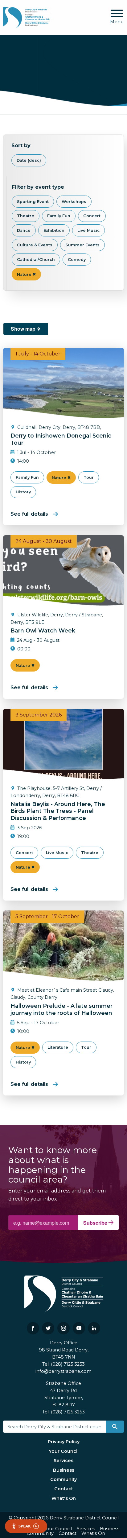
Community (63, 1479)
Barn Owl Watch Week (42, 630)
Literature (57, 1047)
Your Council (64, 1451)
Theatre (25, 216)
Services (63, 1460)
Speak (24, 1526)
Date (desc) (29, 160)
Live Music (88, 230)
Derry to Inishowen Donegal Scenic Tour (60, 439)
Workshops (74, 201)
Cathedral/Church (36, 259)
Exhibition (53, 230)
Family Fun (58, 216)
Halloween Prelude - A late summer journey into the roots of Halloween (61, 1009)
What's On (63, 1498)
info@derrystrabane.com (63, 1371)
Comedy (77, 259)
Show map (24, 328)
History (23, 492)
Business (63, 1470)
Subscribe (96, 1222)
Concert (91, 216)
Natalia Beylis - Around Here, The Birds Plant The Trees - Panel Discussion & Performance (57, 811)
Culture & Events (34, 245)
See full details (29, 514)
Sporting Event (33, 201)
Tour (89, 477)
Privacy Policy (64, 1441)
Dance (24, 230)
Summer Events (82, 245)
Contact (63, 1489)
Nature (25, 274)
